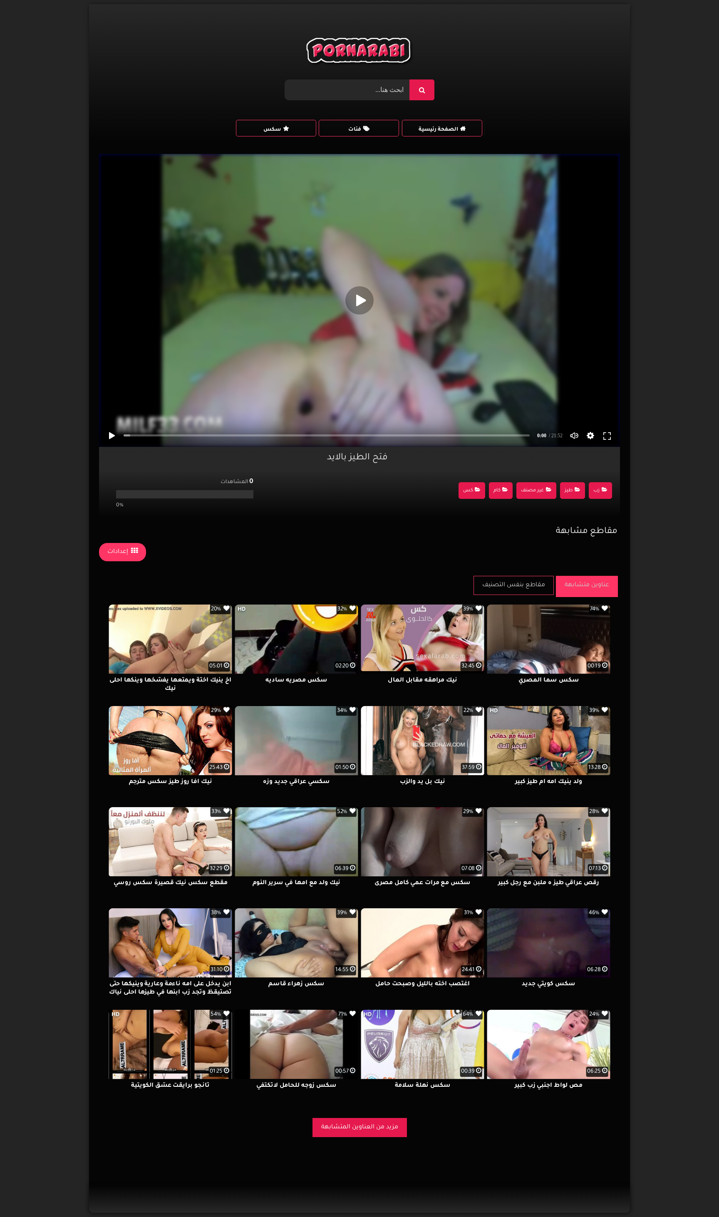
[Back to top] (692, 1192)
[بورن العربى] (360, 52)
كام (497, 490)
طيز (569, 490)
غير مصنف (532, 490)
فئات (354, 130)
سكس (272, 130)
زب (596, 490)
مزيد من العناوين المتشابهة (359, 1127)
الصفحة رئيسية (438, 130)
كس (468, 490)
